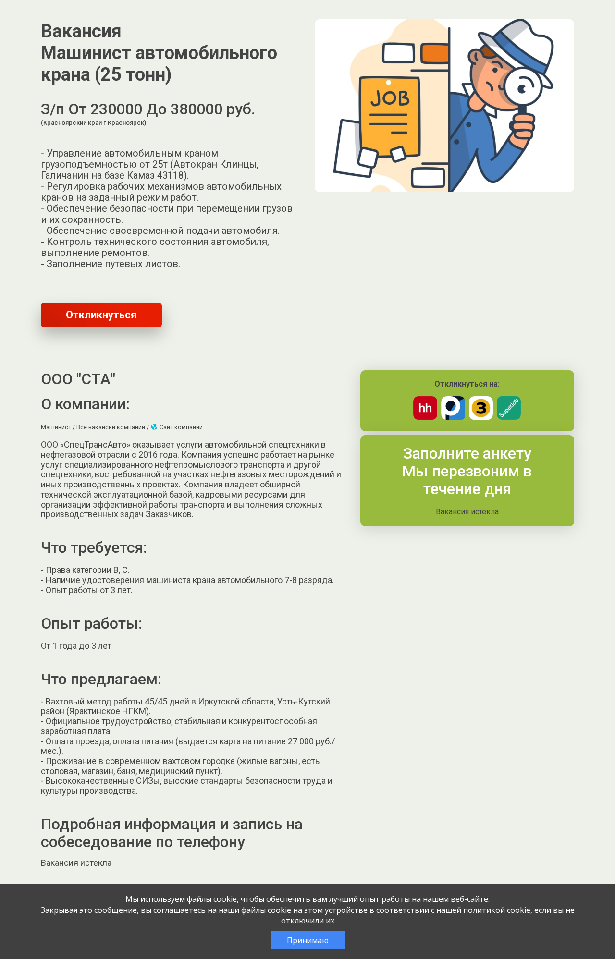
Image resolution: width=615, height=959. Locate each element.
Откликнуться (101, 315)
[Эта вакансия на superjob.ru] (509, 417)
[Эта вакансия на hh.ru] (425, 417)
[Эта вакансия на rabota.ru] (453, 417)
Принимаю (308, 940)
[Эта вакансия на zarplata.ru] (481, 417)
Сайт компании (180, 427)
